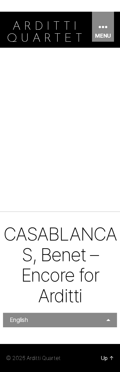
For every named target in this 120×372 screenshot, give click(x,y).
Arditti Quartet (44, 358)
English (19, 319)
